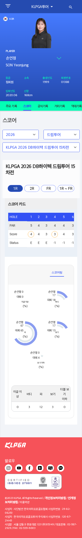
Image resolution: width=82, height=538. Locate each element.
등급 (8, 77)
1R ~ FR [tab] (65, 188)
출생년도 (47, 77)
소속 (26, 77)
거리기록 (59, 106)
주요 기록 (11, 106)
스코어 (27, 106)
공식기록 (43, 106)
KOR (11, 18)
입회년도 (10, 91)
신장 (26, 91)
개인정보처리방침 (55, 498)
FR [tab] (48, 188)
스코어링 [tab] (56, 272)
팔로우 (10, 460)
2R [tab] (32, 188)
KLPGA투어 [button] (40, 6)
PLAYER (10, 51)
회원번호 (66, 77)
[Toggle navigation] (8, 6)
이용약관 (24, 502)
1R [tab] (15, 188)
